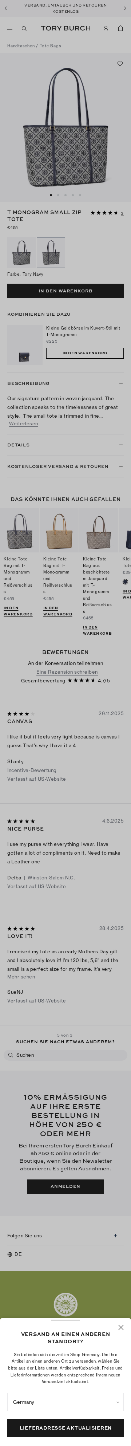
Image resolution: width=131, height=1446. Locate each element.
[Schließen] (121, 1327)
